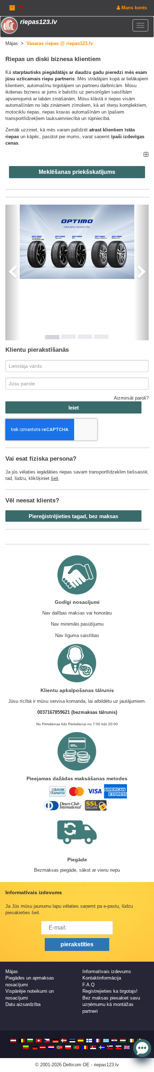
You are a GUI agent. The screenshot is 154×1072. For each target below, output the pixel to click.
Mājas (11, 971)
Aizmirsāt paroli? (131, 398)
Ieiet (73, 408)
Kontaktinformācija (101, 978)
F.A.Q (88, 984)
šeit (54, 478)
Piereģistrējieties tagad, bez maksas (73, 516)
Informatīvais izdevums (106, 971)
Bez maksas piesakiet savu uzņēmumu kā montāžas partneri (111, 1004)
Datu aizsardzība (22, 1004)
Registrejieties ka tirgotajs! (110, 991)
